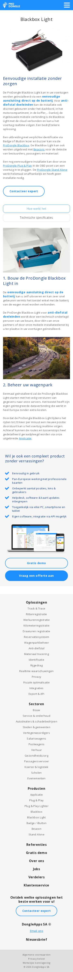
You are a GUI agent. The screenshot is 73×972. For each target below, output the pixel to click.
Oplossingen (36, 602)
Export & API (36, 694)
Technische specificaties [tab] (36, 217)
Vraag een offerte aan (36, 576)
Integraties (36, 688)
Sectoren (36, 704)
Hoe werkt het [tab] (36, 209)
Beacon (36, 829)
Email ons (36, 931)
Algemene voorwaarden (36, 954)
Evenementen (36, 778)
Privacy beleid (36, 958)
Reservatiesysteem (36, 637)
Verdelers (36, 877)
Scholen (36, 772)
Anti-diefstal (36, 648)
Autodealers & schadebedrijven (36, 721)
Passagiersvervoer (36, 761)
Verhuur (36, 750)
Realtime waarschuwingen (36, 671)
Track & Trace (36, 608)
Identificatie (36, 659)
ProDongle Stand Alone (52, 170)
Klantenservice (36, 885)
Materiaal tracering (36, 654)
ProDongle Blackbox (16, 145)
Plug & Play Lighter (37, 806)
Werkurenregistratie (36, 620)
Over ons (36, 861)
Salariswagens (36, 738)
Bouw (36, 710)
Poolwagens (37, 744)
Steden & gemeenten (36, 727)
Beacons (39, 149)
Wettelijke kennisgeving (36, 962)
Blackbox (36, 811)
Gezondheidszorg (36, 755)
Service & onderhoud (36, 716)
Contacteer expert (24, 191)
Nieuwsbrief (36, 939)
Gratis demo (36, 563)
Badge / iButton (37, 823)
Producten (36, 788)
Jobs (36, 869)
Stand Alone (36, 834)
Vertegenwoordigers (36, 733)
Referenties (36, 844)
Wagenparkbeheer (36, 642)
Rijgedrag (36, 665)
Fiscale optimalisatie (36, 682)
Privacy (36, 677)
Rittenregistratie (36, 614)
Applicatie (25, 438)
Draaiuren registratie (36, 631)
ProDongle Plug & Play (17, 165)
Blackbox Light (36, 817)
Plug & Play (36, 800)
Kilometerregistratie (36, 625)
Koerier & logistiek (36, 767)
